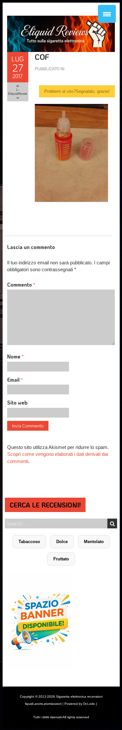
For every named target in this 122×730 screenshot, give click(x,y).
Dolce (62, 541)
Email (15, 379)
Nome (15, 356)
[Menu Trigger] (107, 14)
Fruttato (61, 558)
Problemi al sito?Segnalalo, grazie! (77, 91)
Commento (21, 284)
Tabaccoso (29, 541)
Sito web (17, 402)
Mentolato (94, 541)
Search (112, 523)
